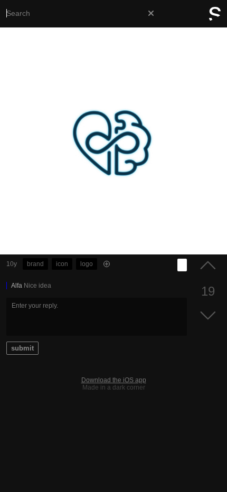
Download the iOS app (113, 380)
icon (62, 264)
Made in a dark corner (113, 387)
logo (86, 264)
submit (22, 348)
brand (35, 264)
